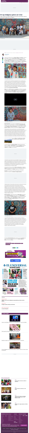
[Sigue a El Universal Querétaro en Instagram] (25, 415)
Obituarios (20, 421)
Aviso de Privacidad (14, 426)
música (13, 243)
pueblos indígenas (8, 243)
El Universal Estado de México (16, 419)
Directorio (4, 428)
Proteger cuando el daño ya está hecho (8, 304)
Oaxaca (15, 416)
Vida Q (5, 52)
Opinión (3, 297)
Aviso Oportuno (21, 420)
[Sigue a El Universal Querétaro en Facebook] (23, 415)
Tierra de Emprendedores (10, 418)
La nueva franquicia (5, 308)
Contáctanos (7, 428)
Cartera (2, 418)
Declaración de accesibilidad (14, 429)
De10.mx (20, 416)
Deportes (2, 421)
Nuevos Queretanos (10, 420)
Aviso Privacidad (22, 428)
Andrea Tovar (4, 303)
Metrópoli (2, 419)
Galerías (6, 415)
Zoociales (9, 419)
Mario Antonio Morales (5, 307)
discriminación (8, 244)
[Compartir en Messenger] (2, 61)
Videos (6, 416)
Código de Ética (11, 428)
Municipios (2, 420)
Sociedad (2, 415)
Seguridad (2, 416)
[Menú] (27, 1)
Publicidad (18, 428)
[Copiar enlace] (2, 62)
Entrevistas (9, 415)
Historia (25, 428)
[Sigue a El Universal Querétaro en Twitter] (24, 415)
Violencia (15, 428)
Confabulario (20, 419)
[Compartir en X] (2, 58)
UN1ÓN (20, 418)
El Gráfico (20, 415)
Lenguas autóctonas (17, 243)
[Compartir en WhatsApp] (2, 59)
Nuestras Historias (10, 416)
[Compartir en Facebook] (2, 57)
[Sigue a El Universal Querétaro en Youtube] (27, 415)
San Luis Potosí (16, 415)
